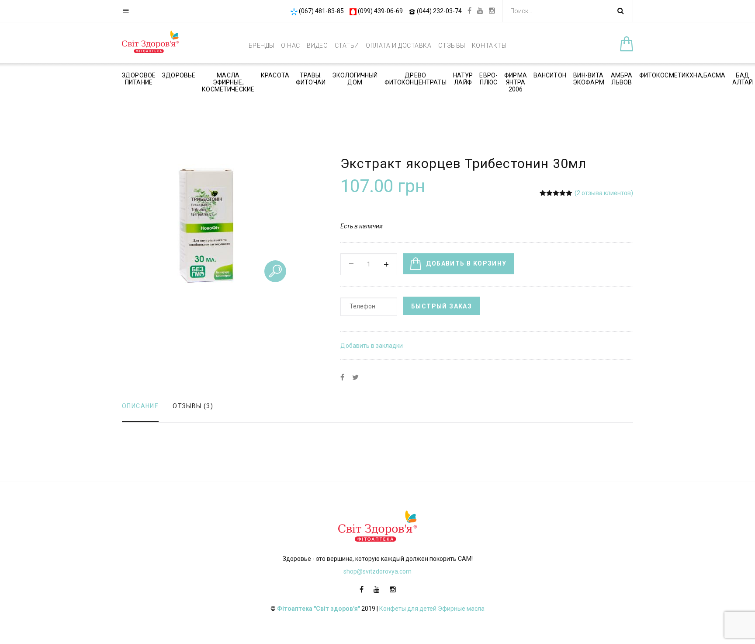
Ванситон (549, 75)
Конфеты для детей (407, 608)
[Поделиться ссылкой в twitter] (355, 378)
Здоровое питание (139, 79)
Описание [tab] (140, 406)
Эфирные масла (461, 608)
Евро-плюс (488, 79)
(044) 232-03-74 (439, 10)
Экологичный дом (355, 79)
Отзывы (451, 45)
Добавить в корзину (466, 263)
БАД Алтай (742, 79)
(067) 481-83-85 (321, 10)
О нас (290, 45)
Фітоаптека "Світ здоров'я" (318, 608)
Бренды (261, 45)
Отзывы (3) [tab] (193, 406)
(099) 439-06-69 (380, 10)
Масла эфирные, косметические (228, 82)
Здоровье (178, 75)
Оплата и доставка (399, 45)
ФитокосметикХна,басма (682, 75)
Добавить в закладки (371, 345)
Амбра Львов (622, 79)
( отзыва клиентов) (604, 192)
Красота (275, 75)
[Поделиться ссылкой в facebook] (342, 378)
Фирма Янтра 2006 (515, 82)
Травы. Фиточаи (311, 79)
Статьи (347, 45)
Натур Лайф (463, 79)
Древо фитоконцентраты (415, 79)
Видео (317, 45)
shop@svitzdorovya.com (377, 571)
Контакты (489, 45)
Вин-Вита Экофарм (588, 79)
